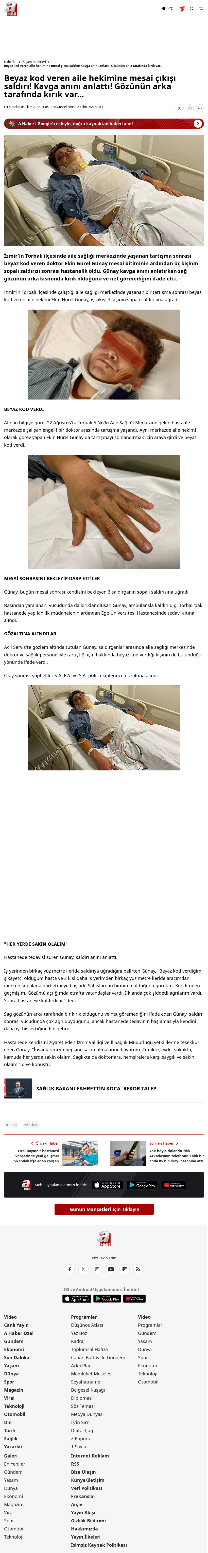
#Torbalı (31, 1124)
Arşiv (76, 1504)
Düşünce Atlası (87, 1325)
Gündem (14, 1341)
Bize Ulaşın (83, 1472)
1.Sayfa (78, 1447)
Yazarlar (13, 1447)
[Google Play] (142, 1185)
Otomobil (14, 1414)
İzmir (9, 292)
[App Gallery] (174, 1185)
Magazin (13, 1390)
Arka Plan (81, 1365)
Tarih (9, 1430)
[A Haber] (10, 8)
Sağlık (11, 1438)
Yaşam (11, 1365)
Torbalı (29, 292)
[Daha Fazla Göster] (200, 108)
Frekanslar (83, 1496)
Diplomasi (82, 1398)
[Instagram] (97, 1269)
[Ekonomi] (145, 8)
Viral (9, 1398)
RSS (75, 1464)
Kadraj (78, 1341)
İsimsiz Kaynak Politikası (99, 1545)
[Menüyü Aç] (201, 9)
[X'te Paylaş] (180, 108)
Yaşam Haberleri (34, 62)
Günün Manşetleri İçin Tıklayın (105, 1209)
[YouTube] (111, 1269)
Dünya (11, 1374)
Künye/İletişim (88, 1480)
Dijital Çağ (82, 1430)
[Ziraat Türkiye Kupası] (183, 8)
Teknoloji (14, 1406)
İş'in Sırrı (80, 1422)
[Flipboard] (124, 1269)
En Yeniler (14, 1464)
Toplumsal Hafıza (89, 1349)
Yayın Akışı (83, 1512)
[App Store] (107, 1185)
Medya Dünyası (87, 1414)
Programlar (84, 1317)
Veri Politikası (86, 1488)
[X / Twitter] (83, 1269)
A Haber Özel (18, 1333)
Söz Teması (83, 1406)
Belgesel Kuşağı (88, 1390)
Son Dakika (16, 1357)
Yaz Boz (79, 1333)
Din (8, 1422)
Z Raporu (80, 1438)
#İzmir (11, 1124)
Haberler (10, 62)
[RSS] (138, 1269)
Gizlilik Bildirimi (88, 1521)
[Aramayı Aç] (192, 9)
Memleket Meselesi (92, 1374)
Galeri (11, 1456)
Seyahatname (85, 1382)
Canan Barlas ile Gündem (98, 1357)
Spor (9, 1382)
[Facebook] (70, 1269)
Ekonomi (14, 1349)
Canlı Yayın (16, 1325)
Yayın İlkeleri (85, 1537)
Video (10, 1317)
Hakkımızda (84, 1529)
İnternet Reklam (90, 1456)
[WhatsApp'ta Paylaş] (190, 108)
